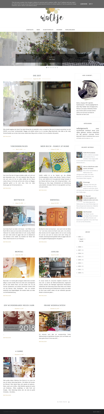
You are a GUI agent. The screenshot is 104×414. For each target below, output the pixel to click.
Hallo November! (87, 212)
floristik (97, 134)
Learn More (83, 4)
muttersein (96, 132)
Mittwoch (19, 200)
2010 (79, 272)
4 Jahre (19, 351)
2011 (79, 269)
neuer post (52, 57)
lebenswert (79, 136)
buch (92, 138)
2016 (79, 253)
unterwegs (92, 134)
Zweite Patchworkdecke (89, 152)
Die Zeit (52, 59)
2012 (79, 266)
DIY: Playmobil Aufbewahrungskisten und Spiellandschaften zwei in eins (90, 198)
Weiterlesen (7, 136)
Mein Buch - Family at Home (55, 146)
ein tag (79, 134)
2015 (79, 256)
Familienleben (70, 29)
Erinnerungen (86, 182)
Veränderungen (19, 146)
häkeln (94, 136)
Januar (55, 252)
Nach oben (96, 411)
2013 (79, 263)
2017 (79, 250)
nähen (78, 132)
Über (38, 29)
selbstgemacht (86, 128)
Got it (91, 4)
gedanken (86, 134)
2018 (79, 247)
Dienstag (54, 200)
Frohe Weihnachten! (55, 305)
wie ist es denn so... (86, 138)
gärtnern (84, 132)
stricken (90, 132)
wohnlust (88, 130)
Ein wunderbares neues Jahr (19, 305)
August (81, 239)
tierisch (84, 136)
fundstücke (89, 136)
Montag (19, 252)
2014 (79, 259)
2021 (79, 236)
